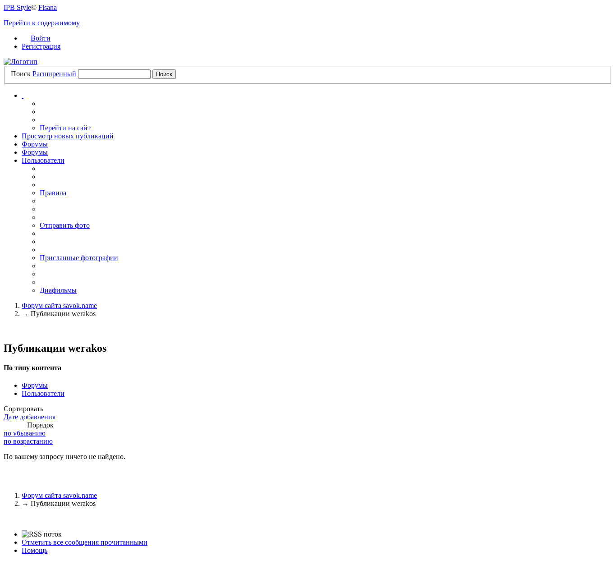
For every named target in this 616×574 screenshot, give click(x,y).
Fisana (47, 7)
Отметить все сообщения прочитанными (84, 542)
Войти (41, 38)
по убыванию (25, 433)
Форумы (35, 144)
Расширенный (54, 74)
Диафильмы (58, 290)
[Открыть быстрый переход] (22, 95)
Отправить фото (65, 225)
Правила (53, 193)
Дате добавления (29, 417)
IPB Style (17, 7)
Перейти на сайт (65, 128)
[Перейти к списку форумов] (20, 61)
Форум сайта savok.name (59, 495)
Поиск (21, 74)
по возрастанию (28, 441)
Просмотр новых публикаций (68, 136)
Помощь (34, 550)
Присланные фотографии (79, 258)
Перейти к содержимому (42, 23)
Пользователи (43, 160)
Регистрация (41, 46)
